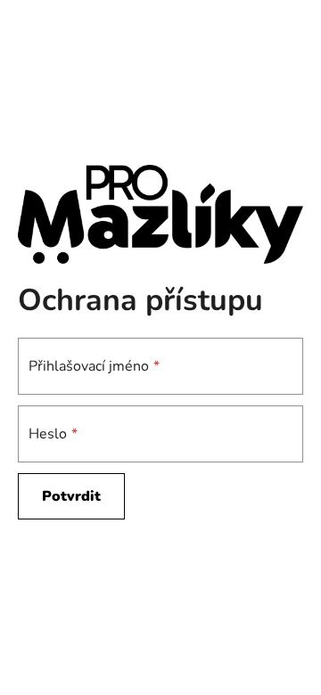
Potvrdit (71, 496)
